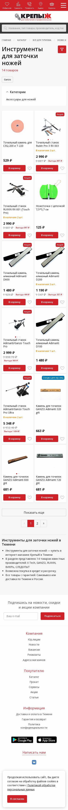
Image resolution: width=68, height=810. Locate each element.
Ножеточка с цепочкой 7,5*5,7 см (50, 207)
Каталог (34, 677)
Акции (34, 692)
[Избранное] (29, 168)
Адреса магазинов (34, 660)
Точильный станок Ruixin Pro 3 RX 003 (47, 144)
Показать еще (34, 513)
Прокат (34, 682)
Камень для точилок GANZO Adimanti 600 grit (16, 480)
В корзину (14, 168)
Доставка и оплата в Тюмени (34, 714)
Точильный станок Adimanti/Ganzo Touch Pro (16, 343)
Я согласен (17, 799)
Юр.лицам (34, 639)
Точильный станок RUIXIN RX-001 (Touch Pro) (16, 209)
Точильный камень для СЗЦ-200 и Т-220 (17, 144)
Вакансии (34, 649)
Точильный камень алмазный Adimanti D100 (47, 343)
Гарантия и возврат (34, 719)
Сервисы (34, 687)
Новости (34, 644)
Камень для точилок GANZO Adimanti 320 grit (48, 409)
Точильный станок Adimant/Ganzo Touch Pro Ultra (16, 409)
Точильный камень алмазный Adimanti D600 (15, 276)
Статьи (34, 697)
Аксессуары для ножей (21, 99)
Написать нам (34, 752)
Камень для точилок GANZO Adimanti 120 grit (48, 480)
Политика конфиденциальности (34, 726)
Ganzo (7, 79)
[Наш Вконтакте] (34, 762)
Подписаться (52, 616)
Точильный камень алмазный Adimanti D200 (47, 276)
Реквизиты (34, 654)
